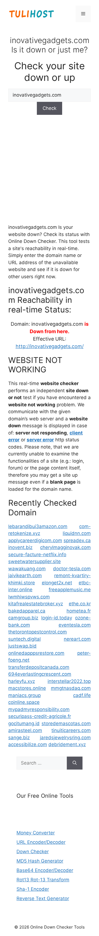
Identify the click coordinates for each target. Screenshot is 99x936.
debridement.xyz (67, 744)
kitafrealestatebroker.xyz (35, 603)
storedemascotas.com (66, 723)
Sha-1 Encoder (32, 889)
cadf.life (82, 695)
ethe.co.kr (80, 603)
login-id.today (56, 618)
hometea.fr (79, 611)
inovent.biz (20, 547)
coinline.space (24, 702)
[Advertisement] (49, 168)
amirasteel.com (25, 730)
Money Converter (35, 833)
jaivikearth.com (25, 575)
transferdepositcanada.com (38, 667)
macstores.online (27, 688)
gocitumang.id (24, 723)
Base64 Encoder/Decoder (44, 870)
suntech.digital (24, 639)
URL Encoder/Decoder (40, 842)
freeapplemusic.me (70, 589)
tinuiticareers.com (71, 730)
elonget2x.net (57, 582)
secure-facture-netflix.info (37, 554)
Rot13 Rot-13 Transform (42, 879)
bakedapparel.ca (26, 611)
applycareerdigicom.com (35, 540)
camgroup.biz (23, 618)
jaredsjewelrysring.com (65, 737)
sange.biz (19, 737)
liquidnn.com (77, 533)
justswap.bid (22, 646)
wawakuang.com (27, 568)
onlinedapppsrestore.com (36, 653)
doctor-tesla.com (72, 568)
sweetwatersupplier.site (34, 561)
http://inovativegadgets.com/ (50, 346)
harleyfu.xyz (21, 681)
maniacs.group (24, 695)
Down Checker (32, 851)
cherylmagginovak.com (65, 547)
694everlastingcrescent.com (39, 674)
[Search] (74, 763)
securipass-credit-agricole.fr (39, 716)
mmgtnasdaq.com (71, 688)
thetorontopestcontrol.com (37, 632)
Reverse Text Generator (42, 898)
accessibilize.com (27, 744)
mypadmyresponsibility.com (39, 709)
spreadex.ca (77, 540)
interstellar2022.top (69, 681)
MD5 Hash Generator (39, 861)
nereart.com (77, 639)
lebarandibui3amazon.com (37, 526)
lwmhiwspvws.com (29, 597)
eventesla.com (75, 625)
